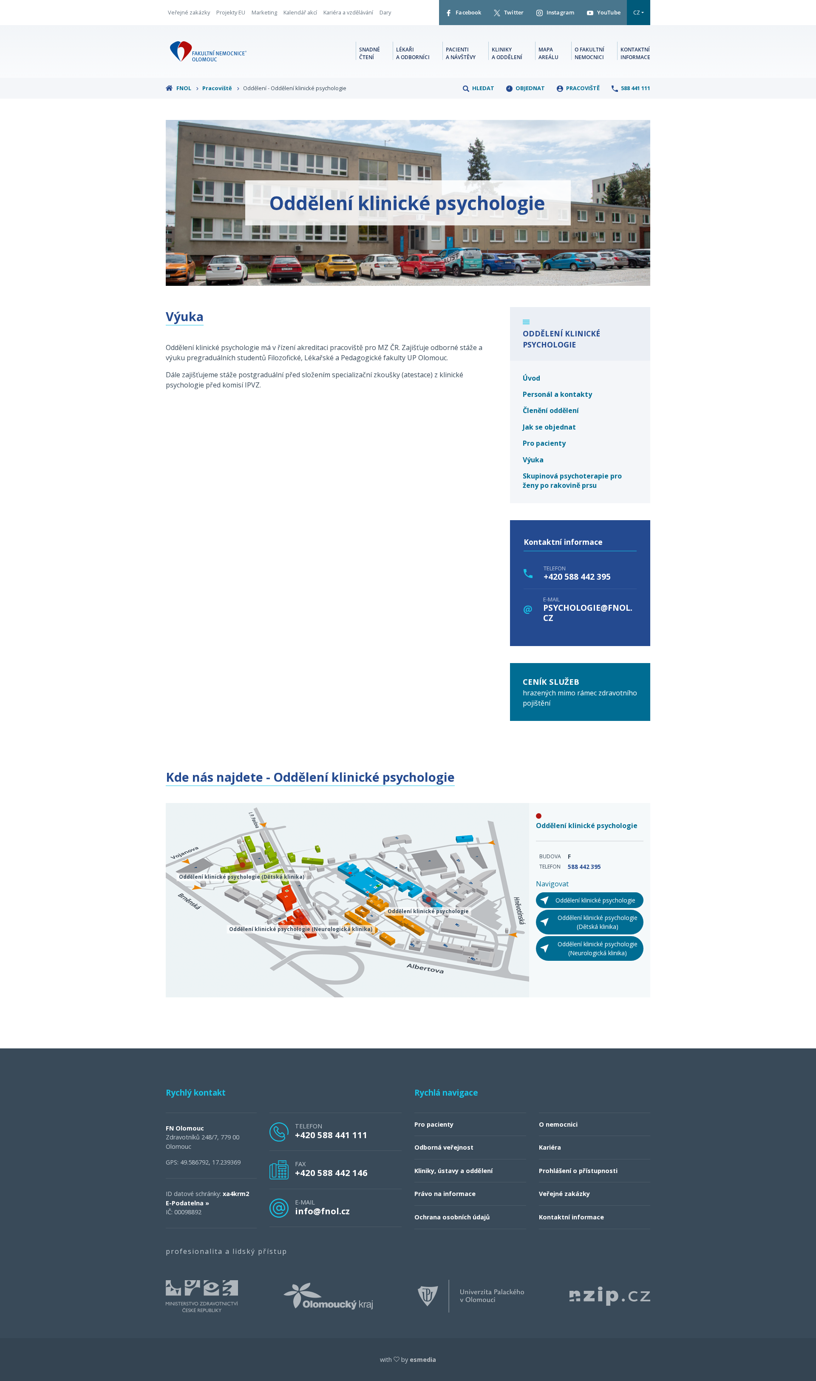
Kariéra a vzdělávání (348, 12)
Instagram (559, 12)
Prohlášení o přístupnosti (578, 1171)
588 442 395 (584, 867)
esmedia (423, 1359)
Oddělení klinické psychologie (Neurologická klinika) (598, 948)
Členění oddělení (551, 410)
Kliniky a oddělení (507, 53)
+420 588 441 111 (331, 1135)
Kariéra (550, 1147)
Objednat (529, 88)
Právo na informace (445, 1194)
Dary (385, 12)
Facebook (467, 12)
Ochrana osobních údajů (452, 1217)
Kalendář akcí (300, 12)
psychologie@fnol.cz (587, 613)
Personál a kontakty (557, 394)
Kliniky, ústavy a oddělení (453, 1171)
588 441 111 (635, 88)
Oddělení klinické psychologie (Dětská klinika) (598, 922)
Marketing (264, 12)
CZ (636, 12)
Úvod (531, 378)
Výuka (533, 459)
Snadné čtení (369, 53)
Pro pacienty (544, 443)
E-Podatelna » (187, 1203)
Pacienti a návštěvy (461, 53)
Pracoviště (217, 88)
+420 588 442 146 (331, 1172)
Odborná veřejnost (443, 1147)
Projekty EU (230, 12)
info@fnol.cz (322, 1211)
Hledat (482, 88)
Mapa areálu (548, 53)
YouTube (608, 12)
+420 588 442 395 (577, 577)
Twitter (513, 12)
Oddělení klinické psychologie (595, 900)
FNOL (184, 88)
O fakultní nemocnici (589, 53)
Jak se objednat (549, 427)
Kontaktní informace (635, 53)
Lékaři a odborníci (413, 53)
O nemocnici (558, 1124)
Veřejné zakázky (189, 12)
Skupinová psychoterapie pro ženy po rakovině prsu (572, 480)
